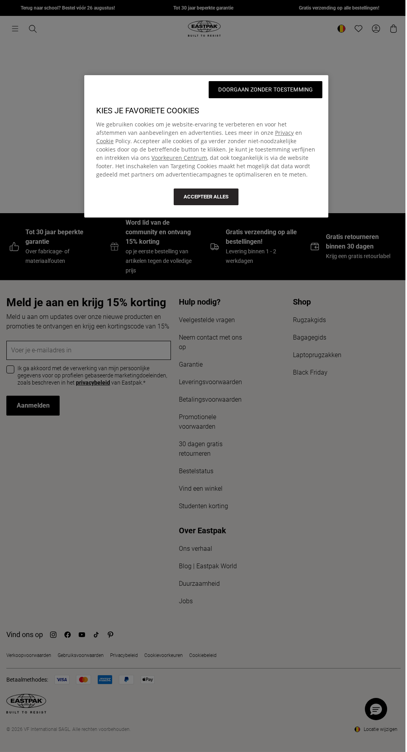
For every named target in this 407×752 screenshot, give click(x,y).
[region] (206, 146)
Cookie (105, 141)
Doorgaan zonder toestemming (265, 89)
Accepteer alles (206, 197)
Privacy (284, 132)
